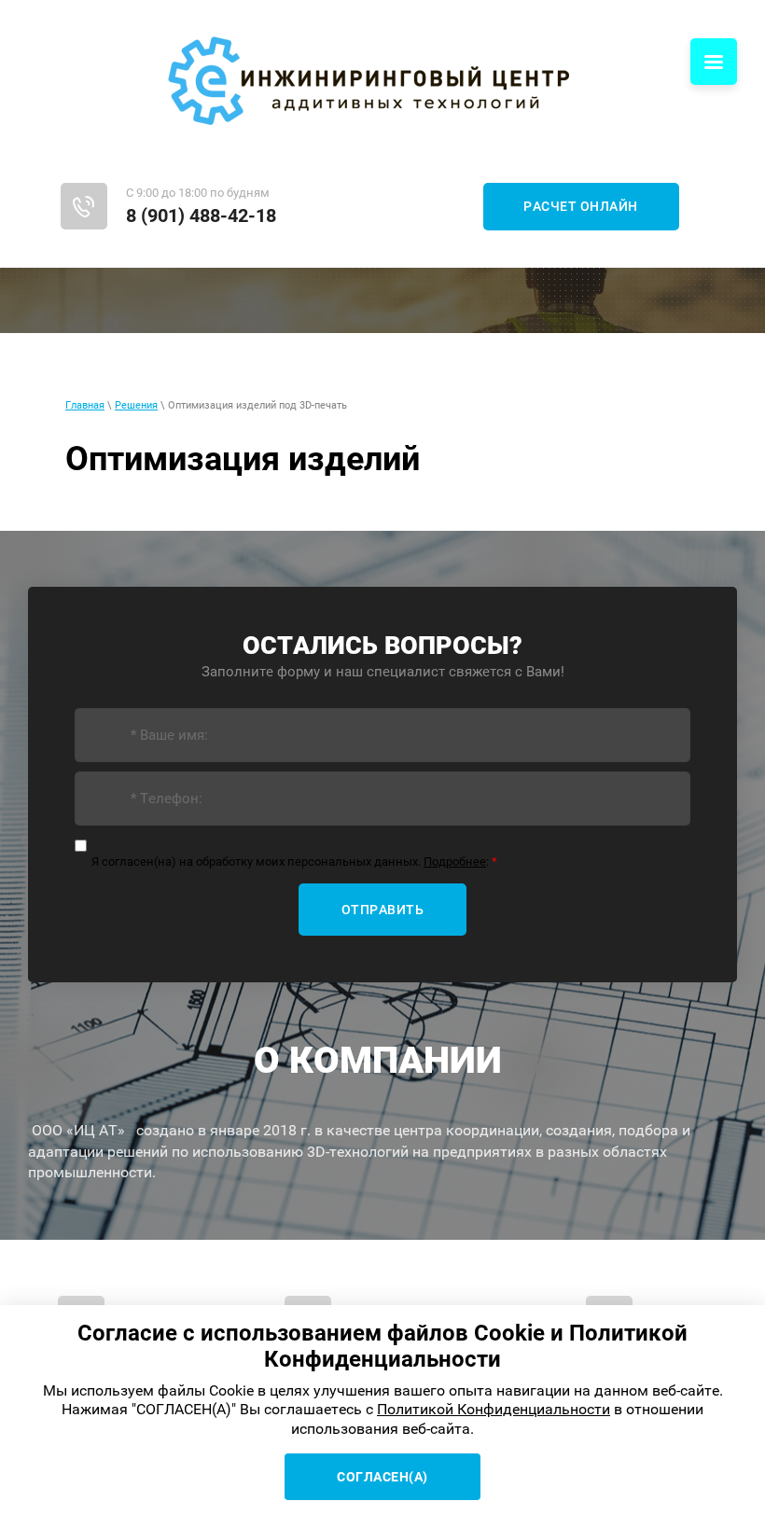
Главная (84, 405)
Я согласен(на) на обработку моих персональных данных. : (294, 862)
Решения (136, 405)
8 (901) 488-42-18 (201, 215)
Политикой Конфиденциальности (493, 1409)
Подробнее (455, 862)
